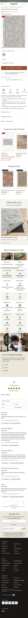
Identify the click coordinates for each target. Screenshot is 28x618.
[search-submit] (25, 401)
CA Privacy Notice (18, 590)
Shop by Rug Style (6, 563)
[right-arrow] (23, 1)
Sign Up (14, 524)
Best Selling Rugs (18, 560)
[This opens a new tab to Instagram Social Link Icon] (6, 603)
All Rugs (15, 568)
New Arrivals (4, 560)
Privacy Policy (17, 553)
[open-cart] (26, 4)
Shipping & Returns (6, 116)
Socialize (5, 600)
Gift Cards (16, 570)
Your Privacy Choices (6, 595)
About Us (4, 543)
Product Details (5, 86)
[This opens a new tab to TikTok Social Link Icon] (16, 603)
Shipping (16, 582)
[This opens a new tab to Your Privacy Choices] (13, 595)
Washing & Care (5, 112)
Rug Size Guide (5, 582)
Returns (3, 585)
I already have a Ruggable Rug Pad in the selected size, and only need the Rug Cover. (15, 73)
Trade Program (17, 548)
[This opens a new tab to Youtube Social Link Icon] (13, 603)
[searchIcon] (5, 4)
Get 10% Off (14, 514)
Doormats (4, 568)
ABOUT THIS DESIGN (7, 121)
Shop (3, 559)
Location (5, 608)
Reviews (16, 551)
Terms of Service (5, 553)
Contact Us (16, 577)
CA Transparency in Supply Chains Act (8, 590)
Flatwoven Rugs (13, 7)
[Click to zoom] (14, 31)
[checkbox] (2, 73)
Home (2, 7)
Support (5, 576)
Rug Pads (16, 565)
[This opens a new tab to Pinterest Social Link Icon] (9, 603)
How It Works (17, 543)
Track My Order (5, 580)
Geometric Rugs (20, 7)
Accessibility (4, 587)
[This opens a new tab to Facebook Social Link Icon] (3, 603)
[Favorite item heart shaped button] (25, 16)
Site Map (16, 587)
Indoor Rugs (6, 7)
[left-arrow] (4, 1)
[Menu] (1, 4)
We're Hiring (4, 548)
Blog (15, 546)
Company (5, 542)
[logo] (14, 4)
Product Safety (17, 585)
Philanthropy (5, 546)
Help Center (4, 577)
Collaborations (5, 565)
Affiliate (3, 551)
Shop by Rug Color (18, 563)
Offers (3, 570)
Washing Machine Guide (19, 580)
